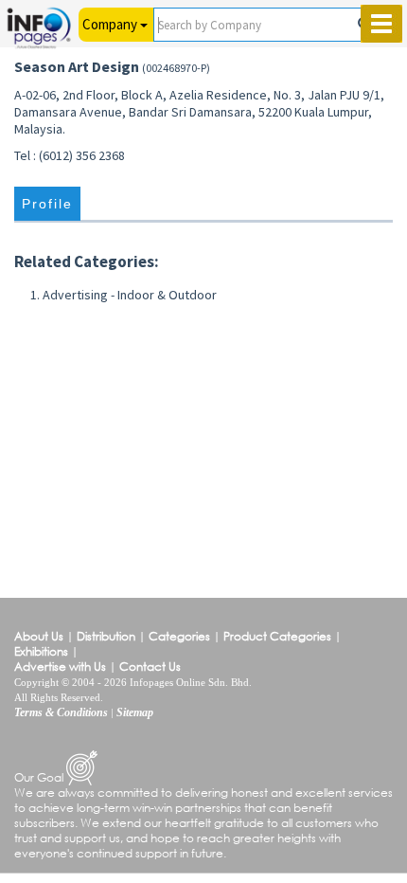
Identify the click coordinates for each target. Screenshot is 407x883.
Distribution (106, 636)
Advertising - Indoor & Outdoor (130, 294)
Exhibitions (41, 651)
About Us (38, 636)
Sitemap (134, 712)
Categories (179, 636)
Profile (47, 204)
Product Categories (277, 636)
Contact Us (150, 666)
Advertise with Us (60, 666)
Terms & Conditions (61, 712)
